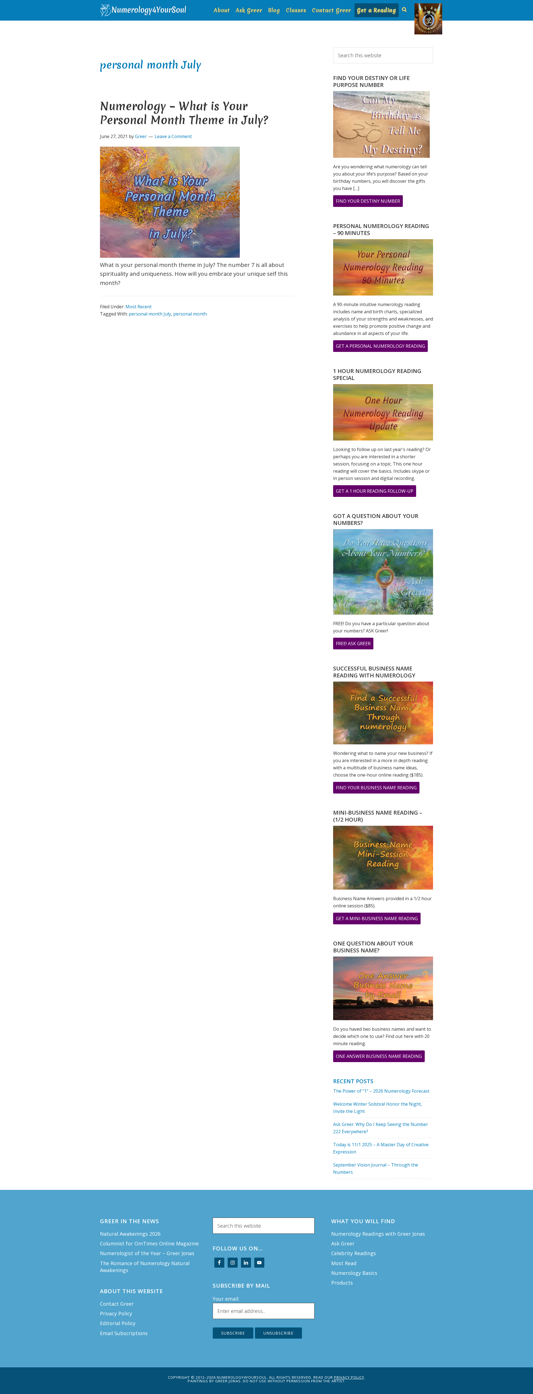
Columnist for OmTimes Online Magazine (149, 1243)
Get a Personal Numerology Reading (382, 347)
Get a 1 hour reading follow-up (376, 492)
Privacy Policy (116, 1313)
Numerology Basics (354, 1273)
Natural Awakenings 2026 (130, 1233)
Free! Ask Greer (354, 644)
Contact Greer (117, 1303)
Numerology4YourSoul (144, 10)
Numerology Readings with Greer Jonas (378, 1233)
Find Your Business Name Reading (377, 789)
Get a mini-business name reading (378, 919)
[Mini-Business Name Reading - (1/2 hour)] (383, 858)
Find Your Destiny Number (369, 202)
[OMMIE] (417, 7)
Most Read (343, 1263)
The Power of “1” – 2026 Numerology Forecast (381, 1091)
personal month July (150, 314)
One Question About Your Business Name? (373, 947)
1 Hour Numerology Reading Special (377, 374)
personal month (190, 314)
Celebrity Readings (353, 1253)
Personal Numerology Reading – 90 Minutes (381, 229)
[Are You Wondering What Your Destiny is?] (381, 125)
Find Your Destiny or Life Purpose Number (371, 81)
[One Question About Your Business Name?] (383, 989)
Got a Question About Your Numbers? (375, 519)
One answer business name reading (380, 1057)
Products (342, 1282)
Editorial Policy (117, 1323)
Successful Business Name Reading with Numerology (374, 672)
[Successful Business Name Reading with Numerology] (383, 714)
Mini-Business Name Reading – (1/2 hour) (377, 816)
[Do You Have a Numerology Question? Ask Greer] (383, 573)
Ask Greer (343, 1243)
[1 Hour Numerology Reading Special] (383, 413)
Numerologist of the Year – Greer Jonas (147, 1253)
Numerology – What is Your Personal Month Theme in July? (184, 113)
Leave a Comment (173, 136)
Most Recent (138, 307)
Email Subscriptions (124, 1333)
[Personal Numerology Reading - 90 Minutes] (383, 268)
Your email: (226, 1298)
